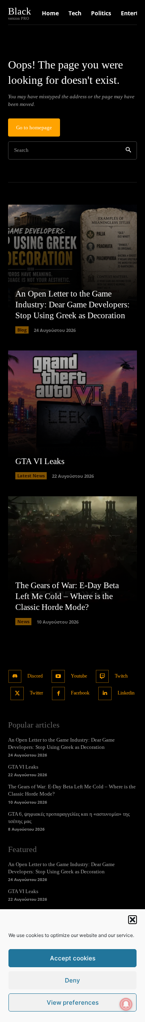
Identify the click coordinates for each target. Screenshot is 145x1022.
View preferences (73, 1002)
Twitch (121, 676)
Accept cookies (72, 958)
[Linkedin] (105, 693)
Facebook (80, 693)
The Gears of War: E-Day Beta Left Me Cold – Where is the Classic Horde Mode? (67, 596)
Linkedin (126, 693)
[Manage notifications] (126, 1004)
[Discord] (15, 676)
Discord (35, 676)
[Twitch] (102, 676)
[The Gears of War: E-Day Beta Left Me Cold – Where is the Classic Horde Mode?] (72, 560)
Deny (72, 980)
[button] (132, 920)
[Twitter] (17, 693)
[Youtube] (58, 676)
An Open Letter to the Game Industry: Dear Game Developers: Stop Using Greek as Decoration (72, 305)
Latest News (31, 476)
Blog (22, 330)
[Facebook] (58, 693)
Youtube (79, 676)
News (23, 621)
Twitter (36, 693)
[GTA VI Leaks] (72, 414)
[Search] (128, 150)
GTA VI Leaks (39, 461)
